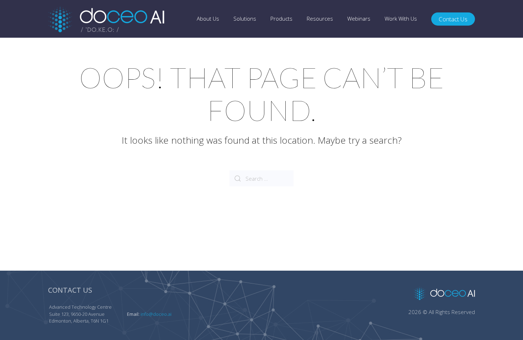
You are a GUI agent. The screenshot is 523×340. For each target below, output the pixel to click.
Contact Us (453, 19)
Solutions (244, 18)
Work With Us (401, 18)
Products (281, 18)
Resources (320, 18)
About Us (208, 18)
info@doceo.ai (156, 314)
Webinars (358, 18)
